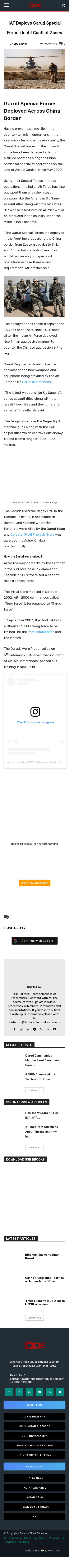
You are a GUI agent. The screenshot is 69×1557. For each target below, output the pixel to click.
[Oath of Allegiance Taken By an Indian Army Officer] (13, 1279)
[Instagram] (21, 1028)
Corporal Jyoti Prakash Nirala (32, 534)
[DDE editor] (7, 43)
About (7, 1538)
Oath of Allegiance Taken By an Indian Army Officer (45, 1279)
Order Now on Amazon (34, 882)
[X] (25, 896)
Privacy (33, 1538)
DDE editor (20, 43)
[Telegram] (43, 896)
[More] (52, 896)
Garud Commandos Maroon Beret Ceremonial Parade (42, 1060)
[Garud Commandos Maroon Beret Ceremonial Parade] (13, 1059)
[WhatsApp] (34, 896)
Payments (10, 1541)
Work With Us (57, 1538)
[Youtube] (54, 1028)
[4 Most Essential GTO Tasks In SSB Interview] (13, 1302)
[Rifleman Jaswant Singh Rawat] (13, 1255)
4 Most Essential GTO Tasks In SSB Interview (45, 1302)
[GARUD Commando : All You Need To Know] (13, 1077)
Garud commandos (36, 382)
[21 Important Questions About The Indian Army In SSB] (13, 1130)
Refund (43, 1538)
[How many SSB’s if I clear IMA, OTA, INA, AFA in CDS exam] (13, 1116)
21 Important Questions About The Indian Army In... (41, 1131)
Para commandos (41, 632)
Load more (33, 1090)
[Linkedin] (27, 1028)
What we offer (20, 1538)
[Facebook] (17, 896)
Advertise (23, 1541)
